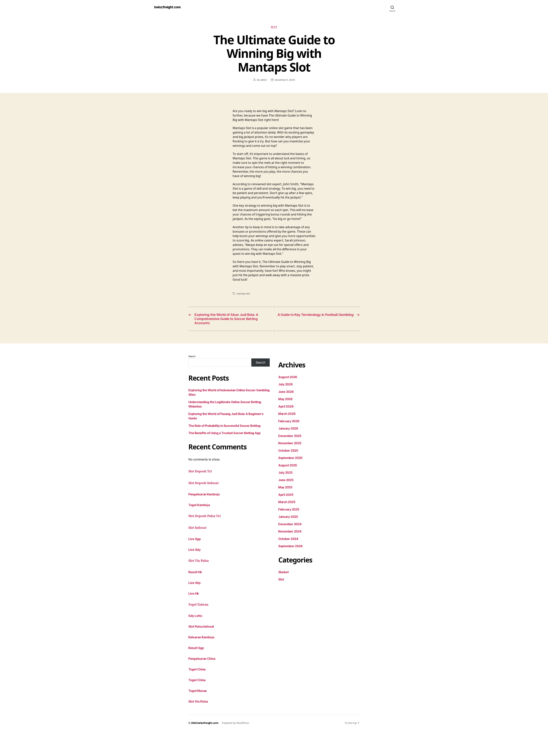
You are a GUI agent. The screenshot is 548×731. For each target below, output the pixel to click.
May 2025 (285, 487)
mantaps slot (243, 293)
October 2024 (288, 539)
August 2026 (287, 377)
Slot (274, 27)
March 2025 (286, 502)
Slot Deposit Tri (200, 471)
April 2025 (285, 495)
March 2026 (286, 414)
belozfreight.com (167, 7)
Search (191, 356)
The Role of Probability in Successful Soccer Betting (224, 426)
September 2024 (290, 546)
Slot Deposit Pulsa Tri (204, 516)
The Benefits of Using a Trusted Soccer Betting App (224, 433)
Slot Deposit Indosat (203, 483)
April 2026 (285, 406)
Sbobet (283, 572)
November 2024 (290, 531)
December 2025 (289, 436)
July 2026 (285, 384)
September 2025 (290, 458)
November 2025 (289, 443)
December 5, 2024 (285, 79)
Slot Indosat (197, 528)
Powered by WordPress (235, 723)
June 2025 (286, 480)
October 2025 (288, 450)
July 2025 (285, 472)
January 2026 (288, 428)
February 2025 (288, 509)
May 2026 (285, 399)
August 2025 (287, 465)
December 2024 (290, 524)
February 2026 (288, 421)
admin (263, 79)
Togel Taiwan (198, 605)
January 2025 (288, 517)
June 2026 (286, 392)
